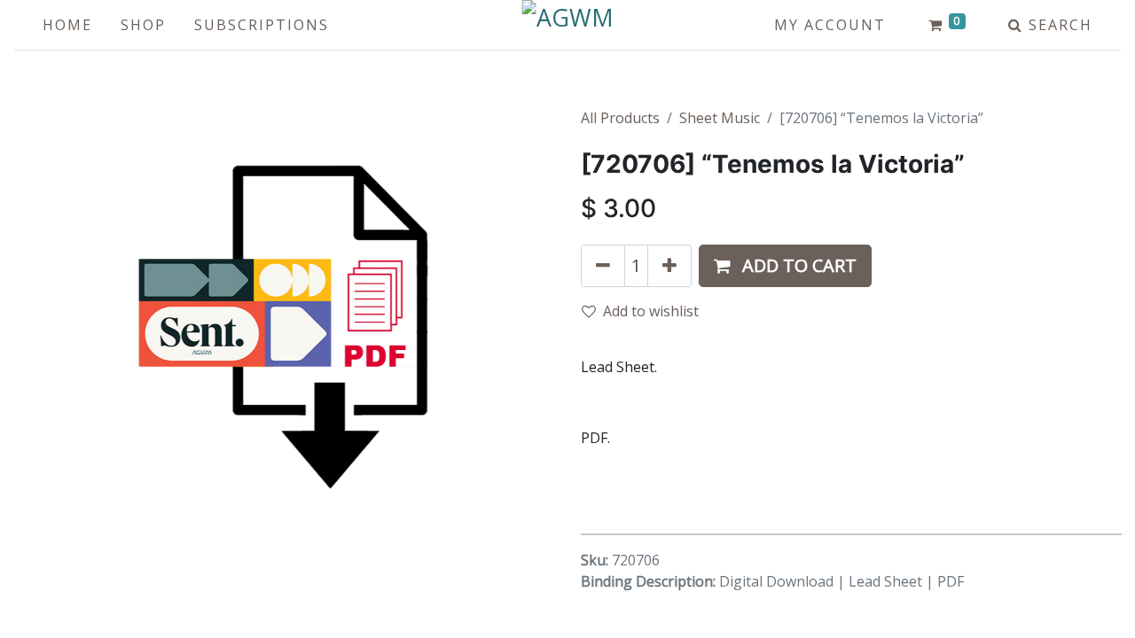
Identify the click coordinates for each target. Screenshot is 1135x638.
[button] (785, 266)
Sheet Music (719, 118)
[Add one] (669, 266)
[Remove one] (603, 266)
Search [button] (1057, 25)
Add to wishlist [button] (651, 311)
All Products (620, 118)
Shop (143, 25)
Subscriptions (261, 25)
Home (67, 25)
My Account (830, 25)
